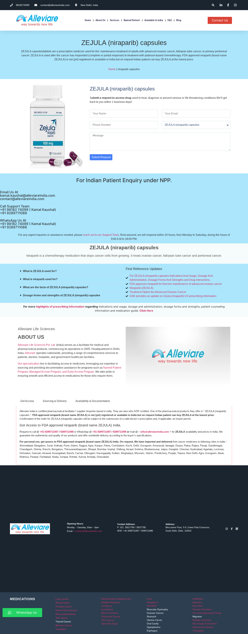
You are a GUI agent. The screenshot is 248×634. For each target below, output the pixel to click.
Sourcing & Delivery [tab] (55, 401)
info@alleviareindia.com (155, 431)
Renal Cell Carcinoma (66, 610)
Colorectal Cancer (110, 616)
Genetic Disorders (202, 609)
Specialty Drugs (109, 623)
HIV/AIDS (152, 606)
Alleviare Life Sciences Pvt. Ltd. (37, 344)
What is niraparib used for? (40, 279)
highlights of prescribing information (60, 306)
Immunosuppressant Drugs (207, 613)
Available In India (153, 20)
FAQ (170, 20)
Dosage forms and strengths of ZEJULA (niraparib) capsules (61, 295)
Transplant (61, 629)
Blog (178, 20)
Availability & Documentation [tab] (92, 401)
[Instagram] (226, 528)
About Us (100, 20)
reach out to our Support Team (101, 234)
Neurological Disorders (204, 623)
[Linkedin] (237, 528)
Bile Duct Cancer (64, 625)
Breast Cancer (63, 602)
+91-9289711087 (49, 431)
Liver (149, 598)
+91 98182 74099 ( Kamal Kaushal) (28, 210)
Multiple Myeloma (110, 602)
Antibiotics (197, 598)
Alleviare (30, 353)
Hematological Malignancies (116, 598)
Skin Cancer (62, 617)
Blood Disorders (109, 613)
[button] (213, 5)
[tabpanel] (124, 435)
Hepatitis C (152, 602)
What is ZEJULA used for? (40, 271)
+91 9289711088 (13, 213)
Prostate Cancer (64, 606)
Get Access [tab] (27, 401)
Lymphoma (107, 609)
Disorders (197, 606)
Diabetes (197, 602)
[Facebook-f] (231, 528)
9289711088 (67, 431)
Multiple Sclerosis (201, 620)
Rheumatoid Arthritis (66, 614)
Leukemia (106, 606)
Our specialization (28, 363)
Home (88, 20)
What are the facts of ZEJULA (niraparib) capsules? (55, 287)
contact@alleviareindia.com (22, 199)
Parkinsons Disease (203, 627)
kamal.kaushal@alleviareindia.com (27, 195)
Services (114, 20)
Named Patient (132, 20)
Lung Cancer (62, 599)
